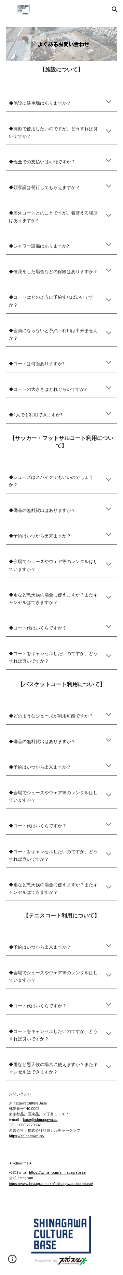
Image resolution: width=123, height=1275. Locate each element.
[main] (61, 69)
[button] (8, 9)
